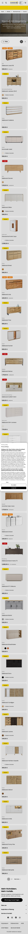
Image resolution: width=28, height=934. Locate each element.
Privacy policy (4, 444)
